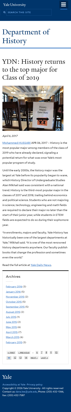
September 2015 (15, 306)
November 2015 (15, 296)
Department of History (25, 36)
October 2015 (14, 301)
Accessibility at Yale (13, 384)
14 (26, 357)
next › (34, 357)
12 (15, 357)
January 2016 (13, 291)
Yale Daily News (41, 265)
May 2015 (11, 327)
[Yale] (7, 377)
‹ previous (23, 352)
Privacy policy (35, 384)
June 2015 (11, 322)
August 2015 (13, 312)
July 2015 (11, 317)
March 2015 (12, 337)
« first (11, 352)
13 (20, 357)
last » (44, 357)
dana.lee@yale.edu (26, 391)
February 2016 (14, 286)
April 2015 (12, 332)
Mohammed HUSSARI (16, 142)
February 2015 (14, 342)
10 (56, 352)
